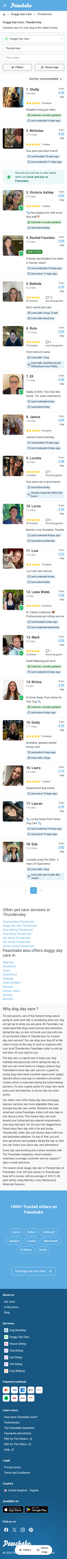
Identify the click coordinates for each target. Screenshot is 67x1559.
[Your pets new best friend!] (33, 146)
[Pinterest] (30, 1529)
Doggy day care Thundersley (20, 925)
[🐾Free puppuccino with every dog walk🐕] (33, 209)
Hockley (8, 995)
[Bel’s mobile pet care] (33, 301)
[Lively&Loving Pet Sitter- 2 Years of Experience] (33, 861)
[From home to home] (33, 347)
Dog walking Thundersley (18, 929)
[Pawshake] (21, 5)
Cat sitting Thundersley (16, 938)
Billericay (8, 962)
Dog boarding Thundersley (18, 921)
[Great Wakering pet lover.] (33, 654)
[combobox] (33, 38)
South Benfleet (11, 982)
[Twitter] (14, 1529)
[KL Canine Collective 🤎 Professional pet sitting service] (33, 609)
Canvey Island (11, 990)
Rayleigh (8, 986)
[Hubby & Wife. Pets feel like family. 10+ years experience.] (33, 391)
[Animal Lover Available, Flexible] (33, 523)
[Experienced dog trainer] (33, 780)
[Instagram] (22, 1529)
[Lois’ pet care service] (33, 566)
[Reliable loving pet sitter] (33, 104)
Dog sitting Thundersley (17, 933)
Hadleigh (8, 978)
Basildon (8, 999)
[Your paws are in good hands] (33, 477)
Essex (6, 970)
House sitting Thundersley (18, 946)
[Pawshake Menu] (5, 5)
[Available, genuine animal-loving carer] (33, 740)
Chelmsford (10, 974)
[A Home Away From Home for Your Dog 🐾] (33, 697)
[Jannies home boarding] (33, 432)
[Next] (41, 890)
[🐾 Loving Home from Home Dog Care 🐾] (33, 819)
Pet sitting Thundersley (17, 942)
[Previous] (26, 890)
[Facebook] (6, 1529)
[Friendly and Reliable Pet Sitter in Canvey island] (33, 255)
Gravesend (9, 966)
